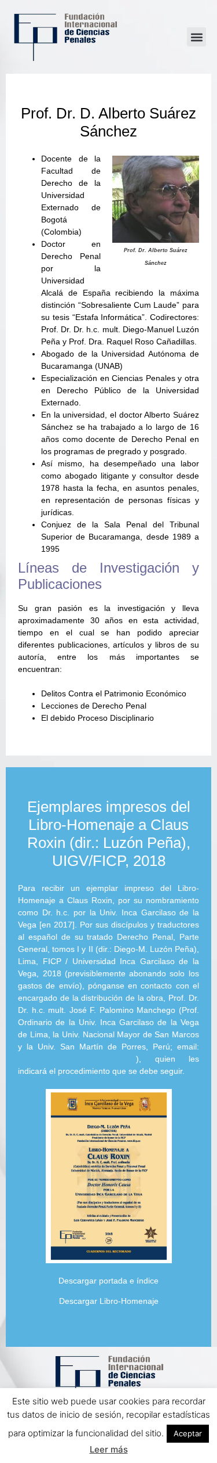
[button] (196, 36)
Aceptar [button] (188, 1433)
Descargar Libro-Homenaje (109, 1301)
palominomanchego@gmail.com (77, 1058)
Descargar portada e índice (108, 1280)
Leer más (109, 1449)
